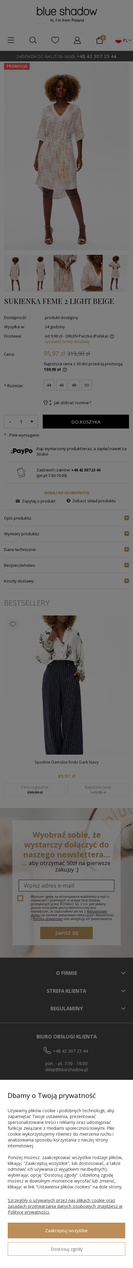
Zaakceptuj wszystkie (66, 1230)
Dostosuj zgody (67, 1249)
